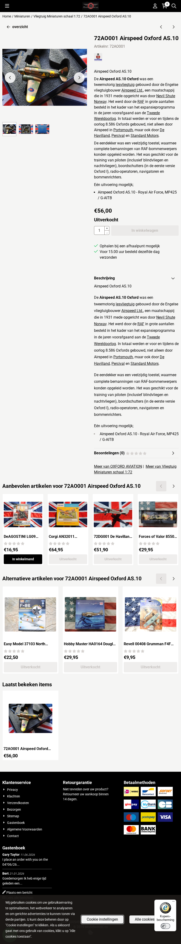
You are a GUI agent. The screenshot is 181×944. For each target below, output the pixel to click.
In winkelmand (23, 559)
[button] (7, 6)
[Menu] (173, 902)
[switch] (165, 926)
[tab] (136, 278)
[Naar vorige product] (161, 27)
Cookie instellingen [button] (102, 919)
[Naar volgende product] (173, 27)
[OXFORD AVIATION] (98, 60)
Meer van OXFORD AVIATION (118, 466)
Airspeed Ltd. (132, 90)
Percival (118, 135)
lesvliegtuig (125, 84)
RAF (140, 101)
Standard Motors (145, 135)
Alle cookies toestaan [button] (152, 919)
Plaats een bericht (19, 892)
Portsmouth (123, 130)
